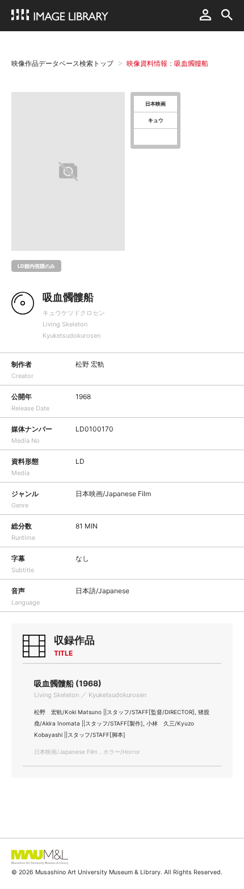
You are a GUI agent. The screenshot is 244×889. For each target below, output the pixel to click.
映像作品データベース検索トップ (62, 63)
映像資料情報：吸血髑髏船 (167, 63)
